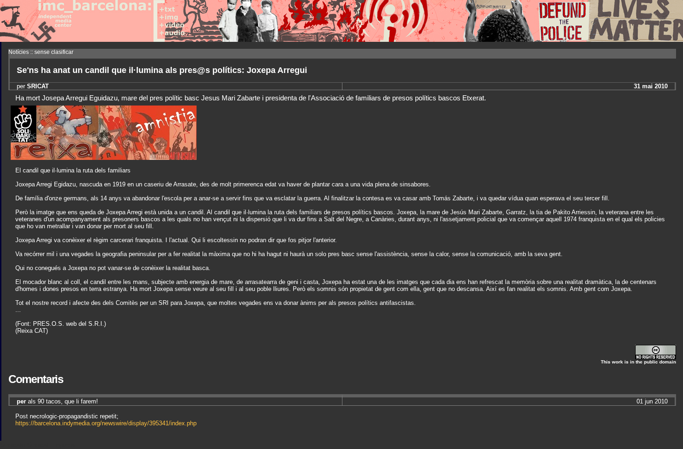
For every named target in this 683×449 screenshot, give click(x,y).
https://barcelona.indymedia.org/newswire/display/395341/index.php (106, 423)
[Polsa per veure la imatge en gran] (104, 157)
